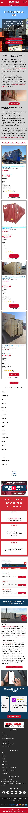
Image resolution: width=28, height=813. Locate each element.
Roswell (3, 453)
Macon (3, 441)
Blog (3, 732)
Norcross (4, 449)
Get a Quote (6, 747)
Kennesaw (4, 434)
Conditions (5, 741)
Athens (3, 399)
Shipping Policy (6, 773)
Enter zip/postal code (13, 518)
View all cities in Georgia (14, 473)
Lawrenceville (5, 437)
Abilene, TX (5, 573)
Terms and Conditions (9, 767)
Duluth (3, 426)
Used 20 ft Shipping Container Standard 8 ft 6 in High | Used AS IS (13, 166)
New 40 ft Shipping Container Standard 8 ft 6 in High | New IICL (13, 277)
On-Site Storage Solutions (8, 626)
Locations (5, 735)
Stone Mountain (5, 460)
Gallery (4, 756)
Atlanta (3, 403)
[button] (2, 2)
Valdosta (4, 464)
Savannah (4, 457)
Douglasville (4, 422)
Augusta (3, 407)
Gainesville (4, 430)
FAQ (3, 759)
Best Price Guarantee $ (7, 174)
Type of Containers (8, 738)
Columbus (4, 411)
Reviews (4, 761)
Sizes (3, 753)
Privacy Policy (6, 764)
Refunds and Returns (8, 770)
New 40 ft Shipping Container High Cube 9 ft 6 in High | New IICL (13, 346)
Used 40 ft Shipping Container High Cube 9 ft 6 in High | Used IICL (14, 227)
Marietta (3, 445)
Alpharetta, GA (6, 589)
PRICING (22, 577)
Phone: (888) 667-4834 (10, 576)
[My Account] (23, 2)
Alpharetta (4, 395)
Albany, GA (5, 581)
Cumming (4, 415)
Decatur (3, 418)
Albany (3, 392)
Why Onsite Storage (8, 744)
